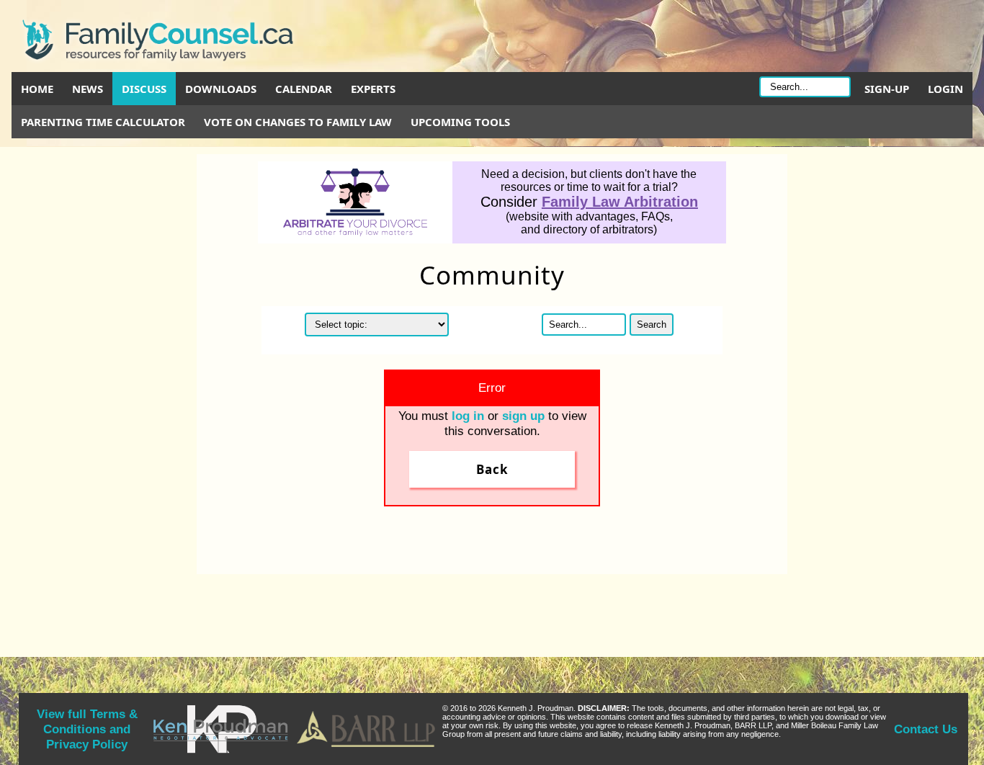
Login (945, 88)
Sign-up (886, 88)
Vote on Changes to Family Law (298, 122)
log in (468, 415)
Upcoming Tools (460, 122)
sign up (523, 415)
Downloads (220, 88)
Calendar (303, 88)
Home (37, 88)
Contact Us (925, 729)
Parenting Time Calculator (103, 122)
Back (492, 469)
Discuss (144, 88)
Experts (373, 88)
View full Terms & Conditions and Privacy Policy (87, 729)
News (87, 88)
